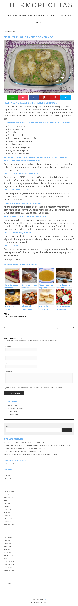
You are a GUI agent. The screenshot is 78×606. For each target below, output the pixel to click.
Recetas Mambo (66, 15)
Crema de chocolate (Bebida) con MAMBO (56, 328)
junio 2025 (7, 506)
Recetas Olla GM (53, 15)
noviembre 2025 (9, 491)
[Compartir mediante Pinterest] (55, 97)
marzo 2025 (8, 515)
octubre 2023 (8, 567)
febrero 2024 (8, 555)
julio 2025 (7, 503)
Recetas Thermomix (19, 15)
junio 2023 (7, 580)
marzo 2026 (8, 478)
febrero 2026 (8, 482)
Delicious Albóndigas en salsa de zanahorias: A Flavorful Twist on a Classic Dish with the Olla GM (37, 445)
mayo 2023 (7, 583)
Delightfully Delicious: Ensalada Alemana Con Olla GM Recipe (24, 451)
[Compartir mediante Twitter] (65, 97)
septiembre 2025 (9, 497)
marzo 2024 (8, 552)
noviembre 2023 (9, 564)
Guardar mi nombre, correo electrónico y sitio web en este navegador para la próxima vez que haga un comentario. (34, 387)
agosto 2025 (8, 500)
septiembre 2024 (9, 534)
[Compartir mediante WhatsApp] (12, 97)
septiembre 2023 (9, 570)
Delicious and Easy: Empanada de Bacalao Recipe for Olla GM (24, 448)
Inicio (9, 15)
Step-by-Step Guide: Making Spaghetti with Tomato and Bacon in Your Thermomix (31, 454)
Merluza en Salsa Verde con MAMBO (18, 316)
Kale (45, 599)
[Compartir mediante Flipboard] (44, 97)
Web (6, 363)
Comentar (8, 371)
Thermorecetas (39, 5)
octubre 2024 (8, 531)
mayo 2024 (7, 546)
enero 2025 (7, 521)
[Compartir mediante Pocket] (23, 97)
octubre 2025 (8, 494)
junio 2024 (7, 543)
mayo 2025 (7, 509)
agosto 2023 (8, 574)
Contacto (37, 22)
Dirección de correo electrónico (16, 355)
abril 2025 (7, 512)
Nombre (8, 346)
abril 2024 (7, 549)
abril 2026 (7, 475)
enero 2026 (7, 485)
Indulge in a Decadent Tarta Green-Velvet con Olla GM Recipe (24, 442)
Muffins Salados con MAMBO (17, 328)
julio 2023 (7, 577)
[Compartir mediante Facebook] (34, 97)
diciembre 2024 (9, 524)
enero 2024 (7, 558)
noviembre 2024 (9, 528)
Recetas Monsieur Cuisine (36, 15)
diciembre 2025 (9, 488)
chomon (10, 313)
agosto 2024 (8, 537)
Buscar (8, 426)
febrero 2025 (8, 518)
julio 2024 (7, 540)
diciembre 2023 (9, 561)
